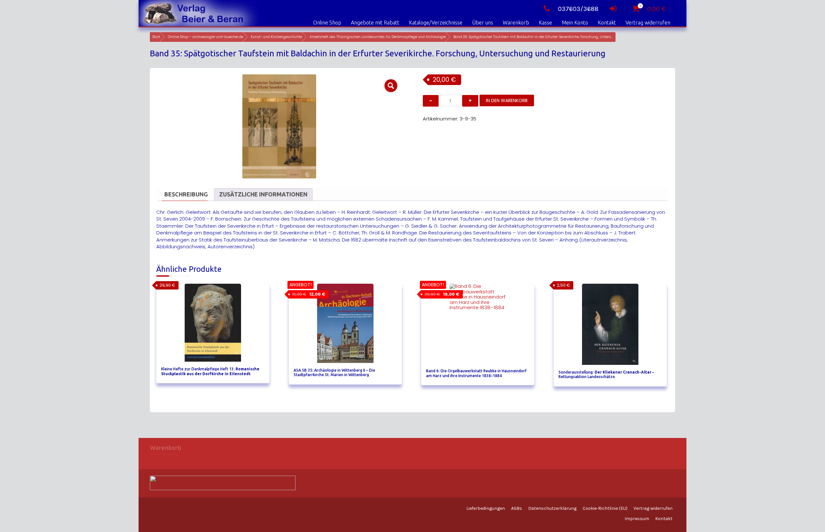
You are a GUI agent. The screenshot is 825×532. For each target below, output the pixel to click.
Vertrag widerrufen (648, 22)
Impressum (637, 518)
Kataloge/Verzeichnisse (435, 22)
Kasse (545, 22)
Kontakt (607, 22)
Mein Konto (575, 22)
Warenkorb (516, 22)
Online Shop (327, 22)
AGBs (516, 508)
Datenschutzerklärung (552, 508)
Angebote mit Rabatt (375, 22)
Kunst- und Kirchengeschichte (276, 36)
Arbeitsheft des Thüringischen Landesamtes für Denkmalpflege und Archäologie (378, 36)
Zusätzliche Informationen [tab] (263, 194)
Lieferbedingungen (485, 508)
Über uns (482, 22)
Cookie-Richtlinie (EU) (605, 508)
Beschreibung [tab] (186, 194)
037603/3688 (578, 9)
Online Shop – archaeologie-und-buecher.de (205, 36)
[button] (390, 85)
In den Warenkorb (507, 100)
